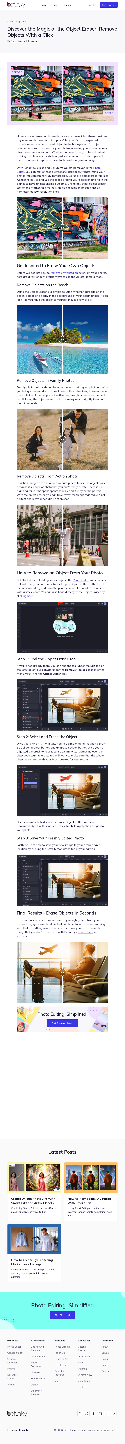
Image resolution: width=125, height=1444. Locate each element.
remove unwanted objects (67, 273)
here (30, 596)
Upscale (35, 1372)
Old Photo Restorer (36, 1392)
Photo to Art (61, 1358)
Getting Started (82, 1348)
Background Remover (37, 1348)
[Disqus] (62, 1090)
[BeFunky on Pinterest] (80, 1413)
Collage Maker (15, 1352)
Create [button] (44, 4)
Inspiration (21, 21)
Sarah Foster (18, 40)
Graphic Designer (12, 1360)
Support (68, 4)
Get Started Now (62, 1023)
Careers (106, 1365)
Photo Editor (81, 580)
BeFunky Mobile (12, 1376)
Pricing (11, 1368)
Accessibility (111, 1429)
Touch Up (59, 1352)
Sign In (91, 4)
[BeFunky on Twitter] (87, 1413)
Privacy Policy (94, 1429)
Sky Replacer (38, 1378)
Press (105, 1358)
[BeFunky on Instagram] (100, 1413)
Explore (82, 1387)
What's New (85, 1374)
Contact (106, 1371)
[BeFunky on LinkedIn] (107, 1413)
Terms (81, 1429)
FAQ (80, 1362)
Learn (10, 21)
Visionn (11, 1384)
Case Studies (85, 1380)
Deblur (34, 1384)
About (105, 1346)
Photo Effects (62, 1346)
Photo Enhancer (36, 1364)
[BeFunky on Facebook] (93, 1413)
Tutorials (82, 1368)
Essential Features (59, 1373)
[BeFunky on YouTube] (113, 1413)
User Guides (84, 1356)
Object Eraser (38, 1356)
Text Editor (60, 1365)
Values (105, 1352)
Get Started (108, 4)
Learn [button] (56, 4)
